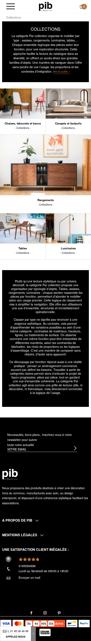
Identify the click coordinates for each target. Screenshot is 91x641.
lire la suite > (61, 71)
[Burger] (10, 7)
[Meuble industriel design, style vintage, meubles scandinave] (45, 6)
